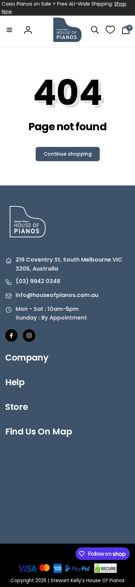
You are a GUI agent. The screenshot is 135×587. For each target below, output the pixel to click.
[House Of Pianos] (27, 242)
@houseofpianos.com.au (62, 295)
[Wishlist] (110, 29)
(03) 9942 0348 (38, 281)
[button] (9, 30)
